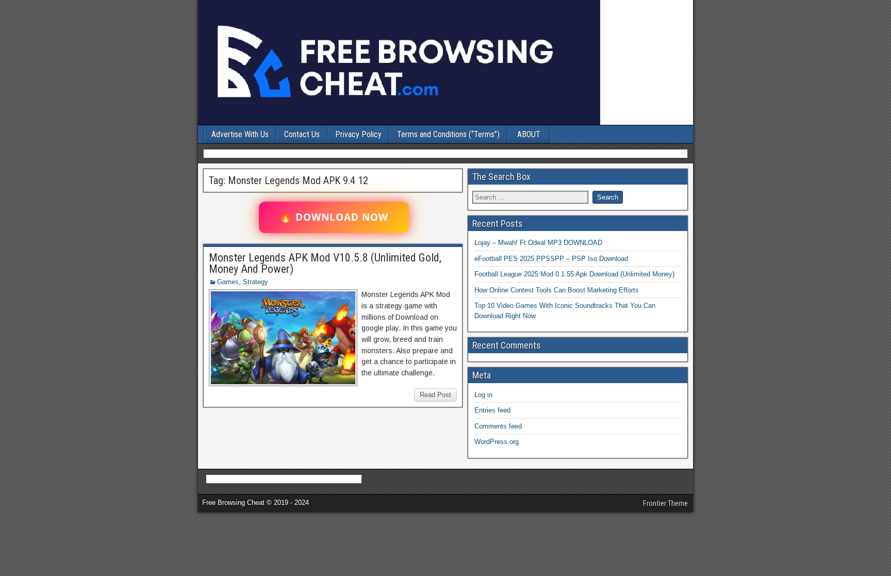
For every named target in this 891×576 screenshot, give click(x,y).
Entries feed (492, 410)
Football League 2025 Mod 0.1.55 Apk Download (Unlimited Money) (574, 274)
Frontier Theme (665, 503)
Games (228, 282)
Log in (483, 395)
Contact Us (302, 134)
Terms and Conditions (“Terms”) (448, 134)
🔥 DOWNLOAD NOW (333, 217)
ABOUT (528, 134)
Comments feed (498, 426)
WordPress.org (496, 442)
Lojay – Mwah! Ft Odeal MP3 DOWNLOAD (538, 242)
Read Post (435, 395)
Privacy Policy (358, 134)
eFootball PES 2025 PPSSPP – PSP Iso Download (551, 258)
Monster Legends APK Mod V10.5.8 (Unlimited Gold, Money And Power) (325, 263)
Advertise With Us (240, 134)
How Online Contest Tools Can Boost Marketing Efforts (556, 290)
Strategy (255, 282)
